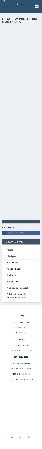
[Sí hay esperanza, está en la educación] (20, 37)
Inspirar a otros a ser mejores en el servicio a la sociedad (18, 150)
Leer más (10, 115)
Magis (10, 249)
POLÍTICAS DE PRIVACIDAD (21, 351)
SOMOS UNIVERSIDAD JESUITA (21, 379)
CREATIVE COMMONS (21, 345)
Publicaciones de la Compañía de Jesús (16, 295)
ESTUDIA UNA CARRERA (21, 363)
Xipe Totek (12, 262)
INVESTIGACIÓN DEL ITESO (21, 374)
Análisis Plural (14, 268)
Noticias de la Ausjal (17, 287)
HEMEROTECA (21, 333)
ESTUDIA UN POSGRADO (21, 369)
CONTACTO (21, 327)
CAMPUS (7, 158)
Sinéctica (11, 275)
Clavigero (11, 256)
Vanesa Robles (12, 59)
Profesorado (24, 158)
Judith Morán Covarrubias (15, 156)
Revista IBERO (14, 281)
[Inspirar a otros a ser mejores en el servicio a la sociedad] (20, 133)
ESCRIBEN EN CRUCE (21, 322)
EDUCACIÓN (33, 59)
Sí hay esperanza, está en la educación (19, 54)
